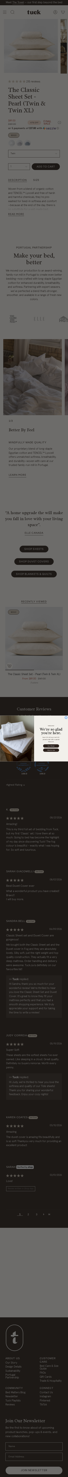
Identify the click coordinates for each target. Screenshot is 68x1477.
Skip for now (51, 750)
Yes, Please (51, 746)
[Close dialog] (66, 717)
